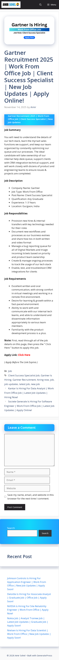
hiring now (43, 379)
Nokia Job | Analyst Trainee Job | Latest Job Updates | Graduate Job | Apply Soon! (27, 622)
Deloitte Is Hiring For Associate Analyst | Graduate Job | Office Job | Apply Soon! (29, 597)
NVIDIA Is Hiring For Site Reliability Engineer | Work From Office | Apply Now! (28, 609)
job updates (11, 384)
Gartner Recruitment (24, 379)
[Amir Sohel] (10, 4)
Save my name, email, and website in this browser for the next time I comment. (30, 496)
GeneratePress (44, 655)
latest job (24, 384)
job (52, 379)
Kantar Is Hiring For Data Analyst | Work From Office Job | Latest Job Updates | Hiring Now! (29, 393)
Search (11, 528)
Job (10, 371)
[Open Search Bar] (40, 4)
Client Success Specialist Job (24, 375)
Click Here (24, 355)
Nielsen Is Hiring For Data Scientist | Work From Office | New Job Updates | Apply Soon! (29, 634)
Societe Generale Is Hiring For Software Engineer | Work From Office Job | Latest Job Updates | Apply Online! (29, 406)
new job (35, 384)
